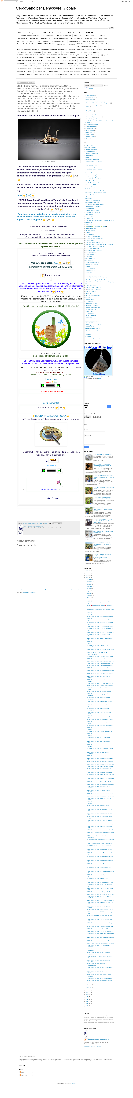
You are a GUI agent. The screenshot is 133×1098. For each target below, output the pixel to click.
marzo (89, 600)
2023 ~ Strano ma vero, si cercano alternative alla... (100, 663)
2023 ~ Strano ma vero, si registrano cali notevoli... (100, 674)
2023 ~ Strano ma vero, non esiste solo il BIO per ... (100, 766)
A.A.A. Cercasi (62, 60)
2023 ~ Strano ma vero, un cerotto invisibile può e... (100, 661)
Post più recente (22, 590)
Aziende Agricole (52, 66)
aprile (88, 597)
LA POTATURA (21, 41)
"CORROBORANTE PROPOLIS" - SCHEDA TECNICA (31, 60)
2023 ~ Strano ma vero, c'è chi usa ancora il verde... (100, 764)
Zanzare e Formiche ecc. (104, 71)
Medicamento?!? (21, 63)
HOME (19, 33)
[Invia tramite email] (53, 523)
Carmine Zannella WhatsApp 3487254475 (97, 1039)
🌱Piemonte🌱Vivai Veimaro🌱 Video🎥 (96, 226)
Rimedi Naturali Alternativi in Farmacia (49, 77)
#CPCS (87, 107)
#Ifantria (87, 113)
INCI (44, 66)
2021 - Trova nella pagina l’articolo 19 (87, 46)
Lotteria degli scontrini (74, 41)
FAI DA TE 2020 (83, 52)
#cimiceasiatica (89, 99)
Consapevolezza (77, 33)
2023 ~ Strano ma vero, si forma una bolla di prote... (100, 926)
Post (22, 1072)
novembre (90, 581)
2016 (87, 1003)
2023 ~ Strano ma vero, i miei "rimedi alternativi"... (100, 931)
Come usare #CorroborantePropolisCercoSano (53, 49)
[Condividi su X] (57, 523)
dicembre (89, 579)
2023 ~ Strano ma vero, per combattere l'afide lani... (100, 761)
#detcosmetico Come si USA (96, 63)
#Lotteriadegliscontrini (91, 115)
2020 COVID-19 (89, 234)
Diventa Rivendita (63, 68)
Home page (48, 590)
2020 (87, 994)
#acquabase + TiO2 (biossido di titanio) (70, 66)
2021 (87, 992)
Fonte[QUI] (24, 195)
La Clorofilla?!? (101, 35)
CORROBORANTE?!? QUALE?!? (45, 44)
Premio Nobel (34, 38)
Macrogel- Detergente (91, 187)
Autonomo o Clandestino (42, 41)
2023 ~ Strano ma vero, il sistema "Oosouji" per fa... (100, 685)
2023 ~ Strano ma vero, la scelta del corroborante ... (100, 784)
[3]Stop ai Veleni (105, 55)
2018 (87, 999)
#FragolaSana (89, 111)
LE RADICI (68, 33)
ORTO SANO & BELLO (76, 38)
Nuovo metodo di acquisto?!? (58, 63)
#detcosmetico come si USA (92, 202)
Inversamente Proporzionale (30, 33)
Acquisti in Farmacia (42, 63)
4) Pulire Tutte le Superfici (92, 210)
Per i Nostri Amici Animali (92, 183)
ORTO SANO (86, 41)
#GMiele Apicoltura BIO (35, 52)
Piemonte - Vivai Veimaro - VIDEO (80, 57)
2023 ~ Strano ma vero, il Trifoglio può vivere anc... (100, 626)
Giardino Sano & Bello (90, 38)
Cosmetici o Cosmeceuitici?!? (59, 74)
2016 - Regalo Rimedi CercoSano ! (102, 454)
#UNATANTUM (52, 60)
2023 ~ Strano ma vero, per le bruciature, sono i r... (100, 894)
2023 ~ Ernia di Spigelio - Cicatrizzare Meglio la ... (100, 843)
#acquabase (37, 66)
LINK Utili (40, 57)
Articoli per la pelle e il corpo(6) (90, 55)
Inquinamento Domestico (89, 71)
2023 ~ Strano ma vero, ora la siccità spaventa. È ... (100, 691)
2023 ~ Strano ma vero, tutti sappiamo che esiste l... (100, 882)
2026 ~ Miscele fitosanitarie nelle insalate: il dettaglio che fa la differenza (103, 498)
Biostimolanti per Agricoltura (24, 74)
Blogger (74, 1083)
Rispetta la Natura (50, 57)
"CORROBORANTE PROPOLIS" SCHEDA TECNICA (31, 55)
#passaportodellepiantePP (92, 124)
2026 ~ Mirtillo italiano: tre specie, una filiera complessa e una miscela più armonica (103, 509)
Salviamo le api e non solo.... (24, 71)
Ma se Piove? (81, 49)
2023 (87, 577)
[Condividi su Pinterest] (61, 523)
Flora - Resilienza (21, 52)
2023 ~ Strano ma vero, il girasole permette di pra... (100, 616)
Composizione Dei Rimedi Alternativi (27, 77)
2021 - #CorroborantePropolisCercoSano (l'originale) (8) (92, 44)
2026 (87, 570)
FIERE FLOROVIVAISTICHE (94, 49)
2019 (87, 997)
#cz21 (72, 68)
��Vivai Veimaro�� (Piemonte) (66, 44)
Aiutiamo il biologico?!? (55, 71)
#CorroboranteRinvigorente (92, 105)
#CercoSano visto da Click (55, 33)
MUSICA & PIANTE (79, 35)
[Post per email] (50, 523)
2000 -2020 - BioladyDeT (69, 52)
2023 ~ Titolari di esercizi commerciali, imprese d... (100, 943)
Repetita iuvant (103, 38)
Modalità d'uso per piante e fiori (93, 169)
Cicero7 (48, 161)
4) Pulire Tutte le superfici (103, 60)
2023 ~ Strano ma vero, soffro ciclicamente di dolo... (100, 656)
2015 (87, 1006)
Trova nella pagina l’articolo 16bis (94, 242)
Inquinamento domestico (92, 171)
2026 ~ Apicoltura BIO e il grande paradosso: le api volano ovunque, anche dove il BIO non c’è (102, 556)
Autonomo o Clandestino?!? (92, 236)
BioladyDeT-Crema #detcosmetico (77, 63)
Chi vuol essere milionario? (59, 41)
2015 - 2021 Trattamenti (47, 35)
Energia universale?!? (99, 66)
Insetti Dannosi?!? (109, 49)
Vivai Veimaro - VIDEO (91, 165)
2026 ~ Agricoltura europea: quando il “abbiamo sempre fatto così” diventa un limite (103, 477)
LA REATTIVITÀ (90, 35)
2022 (87, 990)
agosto (89, 588)
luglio (88, 591)
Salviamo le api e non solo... (92, 163)
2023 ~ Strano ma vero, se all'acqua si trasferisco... (100, 892)
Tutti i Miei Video (89, 189)
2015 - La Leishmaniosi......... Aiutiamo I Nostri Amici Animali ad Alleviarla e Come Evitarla (103, 521)
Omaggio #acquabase (50, 68)
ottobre (89, 584)
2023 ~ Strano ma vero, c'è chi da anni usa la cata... (100, 794)
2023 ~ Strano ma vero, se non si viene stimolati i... (100, 632)
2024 (87, 575)
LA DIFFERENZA (89, 33)
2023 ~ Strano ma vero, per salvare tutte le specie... (100, 941)
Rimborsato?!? (37, 68)
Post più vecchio (75, 590)
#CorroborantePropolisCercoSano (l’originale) (97, 103)
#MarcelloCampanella (91, 119)
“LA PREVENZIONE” (45, 38)
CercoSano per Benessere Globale (46, 8)
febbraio (89, 985)
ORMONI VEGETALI (22, 38)
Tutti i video (32, 63)
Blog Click (88, 266)
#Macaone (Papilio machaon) (93, 117)
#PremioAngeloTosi (63, 57)
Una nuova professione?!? (24, 68)
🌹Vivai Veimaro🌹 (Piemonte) (93, 289)
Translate (90, 88)
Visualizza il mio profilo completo (92, 1046)
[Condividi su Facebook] (59, 523)
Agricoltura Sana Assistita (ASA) (25, 44)
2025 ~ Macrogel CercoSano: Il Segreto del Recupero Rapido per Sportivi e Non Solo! (102, 465)
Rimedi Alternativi (90, 136)
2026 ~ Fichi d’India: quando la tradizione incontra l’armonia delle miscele (102, 544)
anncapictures (50, 353)
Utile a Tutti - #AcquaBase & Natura (79, 74)
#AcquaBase (47, 52)
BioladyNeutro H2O (90, 185)
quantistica (72, 49)
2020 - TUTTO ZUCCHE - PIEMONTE (57, 55)
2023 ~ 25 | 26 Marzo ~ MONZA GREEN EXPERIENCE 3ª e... (97, 653)
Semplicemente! (51, 403)
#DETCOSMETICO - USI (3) (86, 60)
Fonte (44, 219)
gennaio (89, 987)
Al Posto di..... (56, 52)
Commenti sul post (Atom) (29, 592)
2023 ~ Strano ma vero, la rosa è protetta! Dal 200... (100, 909)
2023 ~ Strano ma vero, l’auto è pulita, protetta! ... (100, 978)
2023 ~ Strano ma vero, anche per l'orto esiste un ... (100, 756)
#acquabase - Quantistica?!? (83, 68)
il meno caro (51, 379)
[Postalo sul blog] (55, 523)
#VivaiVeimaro (89, 132)
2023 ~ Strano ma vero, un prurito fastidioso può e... (100, 772)
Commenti (24, 1075)
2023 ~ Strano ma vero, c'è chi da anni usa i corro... (100, 796)
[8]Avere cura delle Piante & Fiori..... (26, 57)
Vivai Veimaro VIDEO (40, 71)
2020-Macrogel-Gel (75, 55)
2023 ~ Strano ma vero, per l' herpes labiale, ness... (100, 929)
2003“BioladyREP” (94, 52)
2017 (87, 1001)
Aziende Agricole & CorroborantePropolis (28, 49)
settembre (90, 586)
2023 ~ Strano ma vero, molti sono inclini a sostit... (100, 719)
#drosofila (88, 109)
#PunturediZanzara (90, 126)
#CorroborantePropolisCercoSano (94, 101)
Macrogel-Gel (89, 134)
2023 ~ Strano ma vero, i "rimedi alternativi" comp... (100, 824)
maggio (89, 595)
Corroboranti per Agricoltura (41, 74)
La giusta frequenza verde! (60, 38)
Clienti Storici (88, 222)
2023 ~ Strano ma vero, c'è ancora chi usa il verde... (100, 830)
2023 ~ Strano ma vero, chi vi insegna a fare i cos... (100, 683)
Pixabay (53, 161)
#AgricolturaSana (90, 95)
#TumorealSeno (89, 130)
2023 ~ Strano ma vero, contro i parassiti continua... (100, 668)
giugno (89, 593)
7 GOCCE (43, 33)
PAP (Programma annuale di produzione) (28, 35)
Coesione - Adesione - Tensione (102, 68)
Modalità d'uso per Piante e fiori (71, 71)
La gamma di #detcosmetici (24, 66)
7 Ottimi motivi (86, 66)
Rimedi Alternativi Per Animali (99, 74)
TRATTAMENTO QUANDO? (64, 35)
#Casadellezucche (90, 97)
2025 (87, 573)
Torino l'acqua (95, 57)
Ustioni (87, 138)
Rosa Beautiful (72, 60)
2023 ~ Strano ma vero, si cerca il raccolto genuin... (100, 659)
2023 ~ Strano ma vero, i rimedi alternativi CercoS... (100, 900)
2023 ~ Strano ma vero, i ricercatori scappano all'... (100, 725)
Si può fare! (30, 41)
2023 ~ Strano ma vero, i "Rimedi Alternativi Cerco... (100, 731)
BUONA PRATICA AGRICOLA (50, 416)
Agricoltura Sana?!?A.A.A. (99, 41)
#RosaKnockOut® (90, 128)
